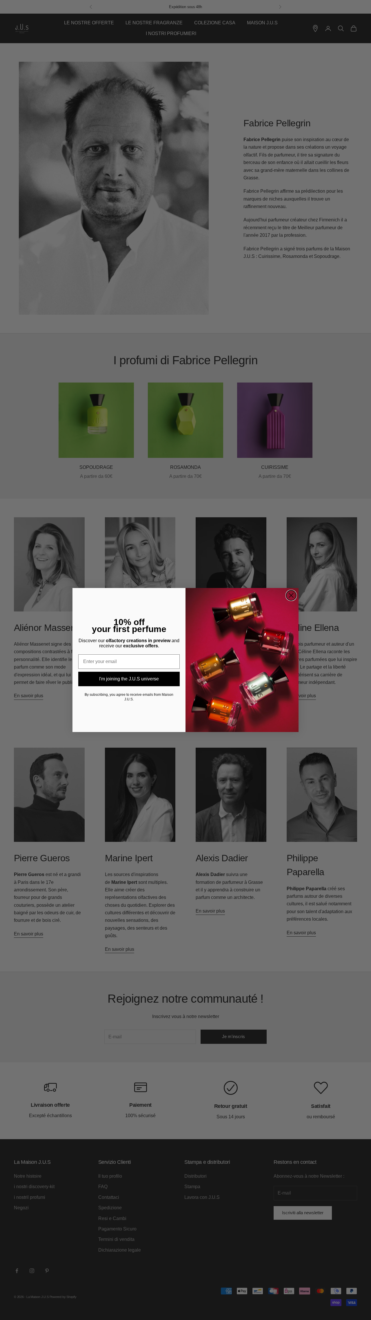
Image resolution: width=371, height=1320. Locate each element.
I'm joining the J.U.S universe (129, 678)
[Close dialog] (291, 595)
